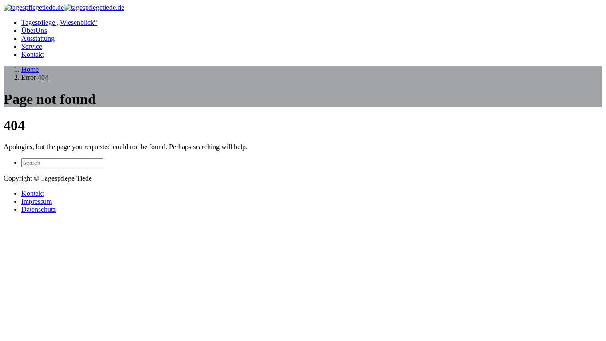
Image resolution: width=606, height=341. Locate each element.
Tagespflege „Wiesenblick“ (59, 22)
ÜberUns (34, 30)
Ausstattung (38, 38)
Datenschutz (38, 209)
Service (31, 46)
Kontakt (32, 54)
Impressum (36, 201)
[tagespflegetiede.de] (64, 7)
